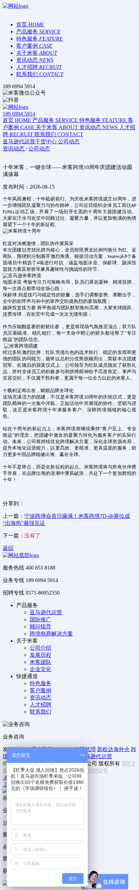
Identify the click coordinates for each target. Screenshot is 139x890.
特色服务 (40, 683)
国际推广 (40, 619)
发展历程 (40, 655)
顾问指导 (40, 626)
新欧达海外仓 (113, 749)
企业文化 (40, 669)
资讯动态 (40, 697)
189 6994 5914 (19, 114)
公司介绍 (40, 648)
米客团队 (40, 662)
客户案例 (40, 690)
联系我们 (40, 712)
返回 (8, 548)
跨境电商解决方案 (51, 633)
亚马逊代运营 (46, 612)
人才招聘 (40, 704)
